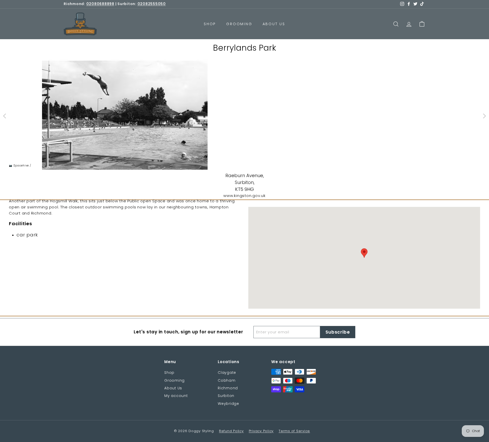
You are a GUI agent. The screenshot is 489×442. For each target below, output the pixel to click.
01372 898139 (98, 4)
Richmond (228, 388)
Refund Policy (231, 431)
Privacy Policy (261, 431)
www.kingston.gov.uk (244, 195)
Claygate (227, 372)
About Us (274, 23)
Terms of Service (294, 431)
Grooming (239, 23)
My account (176, 395)
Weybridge (228, 403)
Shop (210, 23)
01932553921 (147, 4)
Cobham (227, 380)
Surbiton (226, 395)
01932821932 (197, 4)
